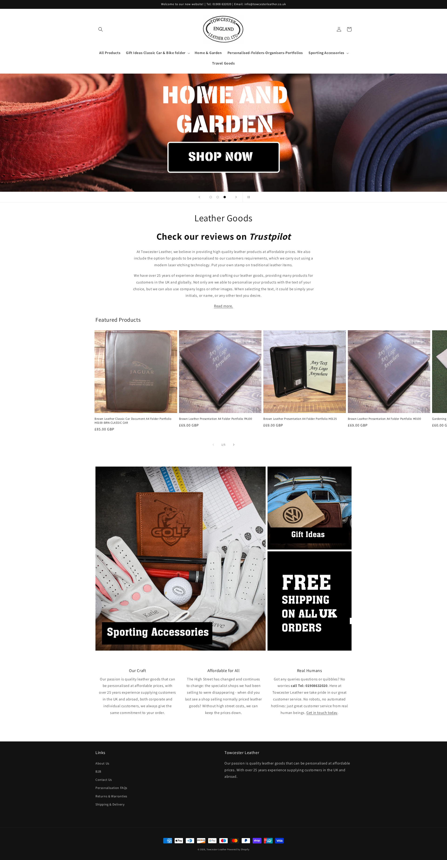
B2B (98, 771)
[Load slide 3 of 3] (224, 197)
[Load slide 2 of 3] (217, 197)
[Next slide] (236, 197)
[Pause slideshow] (248, 197)
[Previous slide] (199, 197)
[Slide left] (213, 445)
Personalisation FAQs (111, 788)
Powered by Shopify (238, 849)
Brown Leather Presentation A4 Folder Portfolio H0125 (300, 419)
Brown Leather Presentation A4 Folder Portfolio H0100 (384, 419)
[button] (100, 29)
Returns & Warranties (111, 796)
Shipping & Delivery (109, 804)
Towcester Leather (217, 849)
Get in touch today (321, 712)
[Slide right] (234, 445)
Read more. (223, 306)
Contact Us (103, 780)
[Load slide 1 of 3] (210, 197)
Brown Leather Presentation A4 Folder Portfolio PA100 (215, 419)
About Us (102, 763)
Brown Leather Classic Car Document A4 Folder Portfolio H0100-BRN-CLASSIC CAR (133, 421)
